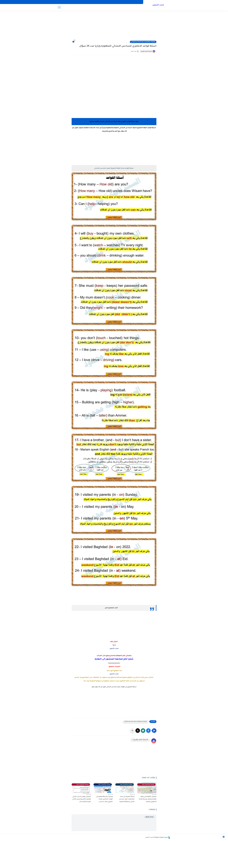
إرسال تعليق (149, 817)
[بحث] (59, 7)
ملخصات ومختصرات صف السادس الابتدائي (143, 41)
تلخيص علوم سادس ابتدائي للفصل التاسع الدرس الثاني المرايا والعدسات (81, 799)
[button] (148, 730)
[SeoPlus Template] (169, 837)
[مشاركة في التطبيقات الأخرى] (132, 730)
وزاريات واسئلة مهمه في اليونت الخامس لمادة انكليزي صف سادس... (104, 799)
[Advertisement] (114, 26)
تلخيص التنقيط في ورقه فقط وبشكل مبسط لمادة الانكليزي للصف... (147, 799)
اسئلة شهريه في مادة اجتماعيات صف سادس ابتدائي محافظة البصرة (127, 799)
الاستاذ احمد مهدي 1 (146, 51)
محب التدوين (158, 5)
